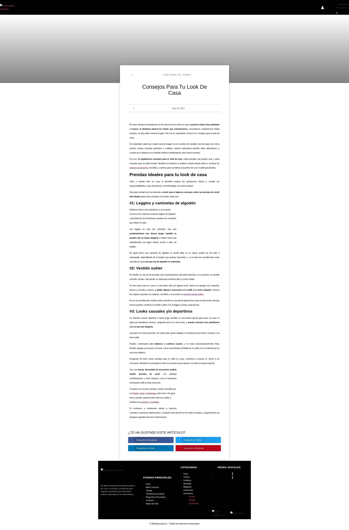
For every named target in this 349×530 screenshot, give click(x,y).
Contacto (150, 500)
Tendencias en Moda (155, 494)
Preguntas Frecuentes (156, 497)
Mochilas (187, 483)
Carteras (187, 480)
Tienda (149, 490)
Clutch (192, 496)
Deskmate (194, 503)
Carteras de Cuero (177, 75)
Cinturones (188, 490)
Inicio (148, 484)
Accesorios (188, 493)
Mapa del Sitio (152, 503)
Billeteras (187, 487)
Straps (192, 500)
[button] (151, 440)
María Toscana (152, 487)
